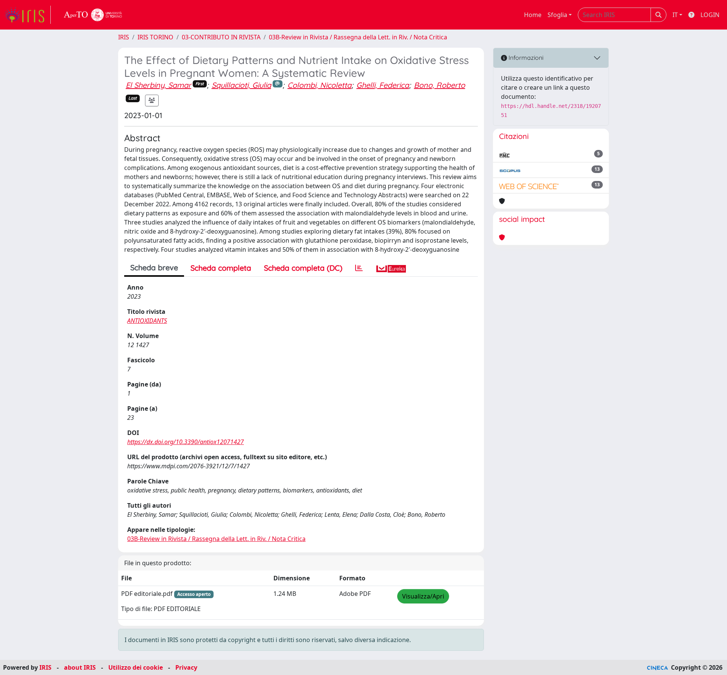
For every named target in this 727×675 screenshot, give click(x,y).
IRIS (123, 37)
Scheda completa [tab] (220, 268)
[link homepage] (28, 15)
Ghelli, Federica (382, 85)
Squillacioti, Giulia (241, 85)
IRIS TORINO (155, 37)
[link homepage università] (93, 15)
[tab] (359, 268)
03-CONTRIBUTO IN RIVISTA (221, 37)
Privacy (186, 667)
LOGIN (709, 15)
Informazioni (525, 57)
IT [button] (675, 15)
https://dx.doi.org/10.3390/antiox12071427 (185, 442)
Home (532, 15)
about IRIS (80, 667)
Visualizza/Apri (423, 596)
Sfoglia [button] (557, 15)
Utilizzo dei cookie (135, 667)
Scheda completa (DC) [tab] (303, 268)
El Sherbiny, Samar (158, 85)
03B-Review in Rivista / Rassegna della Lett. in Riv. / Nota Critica (358, 37)
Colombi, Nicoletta (319, 85)
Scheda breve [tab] (154, 267)
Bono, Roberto (439, 85)
